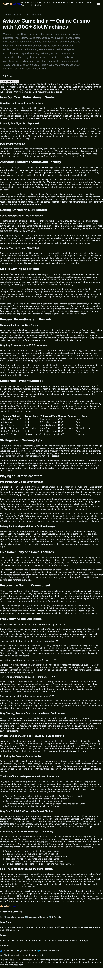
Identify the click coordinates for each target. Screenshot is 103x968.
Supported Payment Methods (86, 86)
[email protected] (28, 950)
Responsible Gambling (36, 917)
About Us (4, 927)
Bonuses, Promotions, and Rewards (53, 86)
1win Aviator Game (48, 2)
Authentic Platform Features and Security (57, 84)
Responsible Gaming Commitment (17, 92)
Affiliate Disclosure (66, 927)
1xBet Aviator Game (58, 499)
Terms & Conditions (46, 927)
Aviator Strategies (35, 5)
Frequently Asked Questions (49, 92)
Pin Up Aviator (77, 2)
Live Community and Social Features (75, 89)
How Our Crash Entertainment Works (18, 84)
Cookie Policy (30, 927)
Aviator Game (31, 463)
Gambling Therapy (14, 917)
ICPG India (55, 917)
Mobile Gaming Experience (22, 86)
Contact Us (15, 930)
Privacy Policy (16, 927)
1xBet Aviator (63, 2)
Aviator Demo (6, 898)
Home (23, 2)
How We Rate (81, 927)
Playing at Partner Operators (42, 89)
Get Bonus (7, 76)
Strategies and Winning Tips (14, 89)
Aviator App (32, 2)
